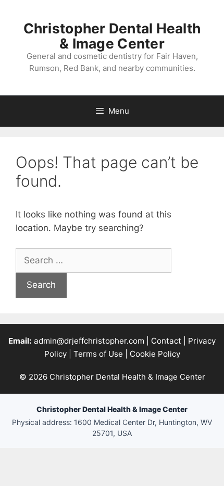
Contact (166, 341)
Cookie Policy (155, 354)
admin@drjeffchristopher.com (89, 341)
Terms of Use (98, 354)
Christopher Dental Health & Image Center (112, 36)
